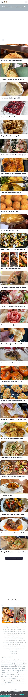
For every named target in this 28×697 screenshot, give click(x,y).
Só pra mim (7, 681)
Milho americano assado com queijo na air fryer (14, 173)
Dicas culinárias (8, 670)
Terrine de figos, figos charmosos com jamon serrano (13, 306)
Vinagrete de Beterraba (8, 117)
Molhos (18, 674)
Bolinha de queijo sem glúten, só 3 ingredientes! (11, 344)
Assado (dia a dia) (21, 662)
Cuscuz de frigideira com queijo (11, 192)
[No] (10, 696)
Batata (10, 664)
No (23, 694)
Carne (17, 666)
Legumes (7, 672)
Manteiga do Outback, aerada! (10, 98)
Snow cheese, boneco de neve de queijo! (13, 155)
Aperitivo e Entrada (6, 662)
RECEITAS (21, 676)
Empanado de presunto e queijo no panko (14, 419)
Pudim (15, 676)
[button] (2, 2)
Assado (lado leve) (4, 664)
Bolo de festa (19, 664)
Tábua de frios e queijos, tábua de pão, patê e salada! (13, 476)
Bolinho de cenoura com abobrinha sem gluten (13, 400)
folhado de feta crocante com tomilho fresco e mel (13, 287)
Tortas (19, 680)
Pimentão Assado (6, 495)
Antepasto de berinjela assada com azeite (12, 514)
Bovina (8, 666)
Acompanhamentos (14, 660)
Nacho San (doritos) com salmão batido (13, 249)
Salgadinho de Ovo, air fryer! (10, 136)
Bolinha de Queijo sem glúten (10, 211)
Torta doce (14, 680)
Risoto (6, 678)
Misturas (13, 674)
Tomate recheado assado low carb (12, 381)
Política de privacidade (5, 696)
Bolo (14, 664)
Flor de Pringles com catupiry (10, 230)
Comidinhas (16, 668)
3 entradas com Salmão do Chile (11, 268)
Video (25, 45)
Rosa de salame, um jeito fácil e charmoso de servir (14, 325)
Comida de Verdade (8, 668)
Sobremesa (13, 679)
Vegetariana (9, 683)
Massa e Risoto (6, 675)
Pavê (24, 674)
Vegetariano (16, 682)
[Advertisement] (14, 23)
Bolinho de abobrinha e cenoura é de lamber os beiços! (12, 438)
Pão (18, 676)
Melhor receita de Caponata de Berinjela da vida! (13, 363)
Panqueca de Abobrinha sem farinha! (12, 79)
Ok (21, 694)
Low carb (20, 672)
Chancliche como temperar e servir (12, 457)
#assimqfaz (5, 660)
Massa (24, 672)
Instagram (18, 670)
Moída (22, 674)
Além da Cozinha (24, 660)
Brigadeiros (12, 666)
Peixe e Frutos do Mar (7, 676)
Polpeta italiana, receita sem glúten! (12, 533)
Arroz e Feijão (14, 662)
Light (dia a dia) (13, 672)
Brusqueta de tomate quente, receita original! (13, 552)
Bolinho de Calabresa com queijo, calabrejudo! (11, 60)
